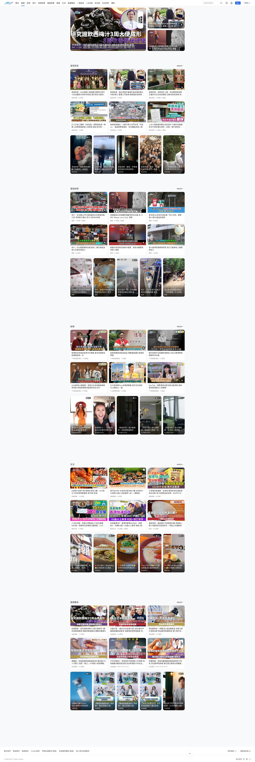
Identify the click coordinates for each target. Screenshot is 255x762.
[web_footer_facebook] (244, 759)
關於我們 (7, 751)
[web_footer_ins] (247, 759)
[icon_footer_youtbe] (250, 759)
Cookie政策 (35, 751)
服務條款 (25, 751)
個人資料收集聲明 (82, 751)
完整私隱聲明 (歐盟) (49, 751)
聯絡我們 (16, 751)
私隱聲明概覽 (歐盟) (66, 751)
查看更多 (179, 66)
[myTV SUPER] (247, 3)
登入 (237, 3)
